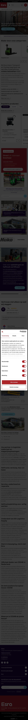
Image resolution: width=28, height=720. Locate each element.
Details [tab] (14, 335)
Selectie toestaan (14, 387)
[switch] (24, 366)
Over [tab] (23, 335)
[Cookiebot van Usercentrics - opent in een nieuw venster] (20, 332)
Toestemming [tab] (5, 335)
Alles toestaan (14, 382)
